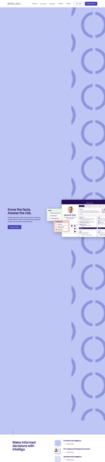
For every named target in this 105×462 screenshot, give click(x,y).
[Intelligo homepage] (14, 4)
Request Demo (14, 227)
